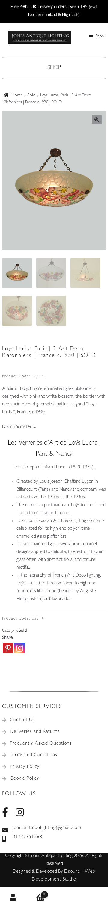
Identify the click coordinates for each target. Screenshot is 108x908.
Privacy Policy (25, 767)
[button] (97, 119)
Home (17, 95)
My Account (13, 898)
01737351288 (27, 837)
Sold (32, 95)
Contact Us (22, 720)
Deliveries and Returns (35, 732)
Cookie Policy (24, 778)
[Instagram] (19, 648)
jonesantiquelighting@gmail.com (47, 828)
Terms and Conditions (33, 755)
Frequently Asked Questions (41, 743)
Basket (36, 893)
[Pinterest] (8, 648)
